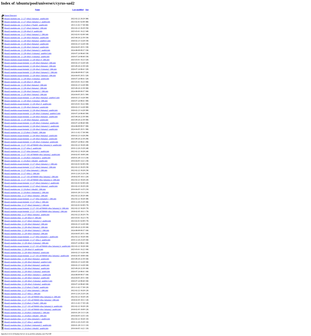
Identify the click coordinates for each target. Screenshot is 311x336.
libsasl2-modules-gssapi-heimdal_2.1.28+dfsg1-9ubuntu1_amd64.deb (31, 117)
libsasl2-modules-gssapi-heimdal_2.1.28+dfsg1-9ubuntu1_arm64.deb (30, 139)
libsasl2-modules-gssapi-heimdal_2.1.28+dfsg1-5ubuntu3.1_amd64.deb (31, 126)
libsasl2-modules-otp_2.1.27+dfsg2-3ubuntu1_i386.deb (25, 28)
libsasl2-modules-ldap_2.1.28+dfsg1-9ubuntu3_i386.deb (26, 224)
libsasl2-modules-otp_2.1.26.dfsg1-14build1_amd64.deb (26, 161)
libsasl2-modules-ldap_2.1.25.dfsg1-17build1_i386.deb (25, 303)
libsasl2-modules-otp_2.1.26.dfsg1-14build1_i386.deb (25, 189)
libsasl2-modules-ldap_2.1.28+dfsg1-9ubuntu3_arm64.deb (26, 253)
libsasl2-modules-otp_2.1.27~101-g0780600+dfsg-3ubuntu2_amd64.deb (32, 155)
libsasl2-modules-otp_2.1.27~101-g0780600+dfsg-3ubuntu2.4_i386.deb (32, 180)
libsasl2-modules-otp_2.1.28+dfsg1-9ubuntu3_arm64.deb (26, 107)
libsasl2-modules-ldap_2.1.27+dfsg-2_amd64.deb (23, 322)
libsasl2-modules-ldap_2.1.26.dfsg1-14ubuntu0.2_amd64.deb (27, 325)
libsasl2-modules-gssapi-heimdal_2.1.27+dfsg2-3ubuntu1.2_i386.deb (30, 164)
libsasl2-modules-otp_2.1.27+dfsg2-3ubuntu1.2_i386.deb (26, 34)
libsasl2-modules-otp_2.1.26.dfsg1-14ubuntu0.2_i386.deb (26, 192)
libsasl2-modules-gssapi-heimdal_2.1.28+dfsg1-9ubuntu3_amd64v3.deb (32, 98)
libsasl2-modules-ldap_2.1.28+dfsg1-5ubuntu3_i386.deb (26, 234)
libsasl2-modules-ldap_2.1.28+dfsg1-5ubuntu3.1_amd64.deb (27, 275)
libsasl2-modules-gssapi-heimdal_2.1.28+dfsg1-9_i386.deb (26, 60)
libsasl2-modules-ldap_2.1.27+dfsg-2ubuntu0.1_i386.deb (26, 290)
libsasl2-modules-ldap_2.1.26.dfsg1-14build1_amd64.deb (26, 328)
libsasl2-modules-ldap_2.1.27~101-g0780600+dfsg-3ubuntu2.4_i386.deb (32, 297)
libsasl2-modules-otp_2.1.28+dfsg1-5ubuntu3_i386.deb (25, 94)
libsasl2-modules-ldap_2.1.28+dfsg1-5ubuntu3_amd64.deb (26, 278)
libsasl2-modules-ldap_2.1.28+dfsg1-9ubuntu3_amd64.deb (26, 265)
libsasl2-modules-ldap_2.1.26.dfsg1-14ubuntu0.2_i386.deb (26, 313)
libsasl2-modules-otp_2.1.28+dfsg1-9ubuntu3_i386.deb (25, 85)
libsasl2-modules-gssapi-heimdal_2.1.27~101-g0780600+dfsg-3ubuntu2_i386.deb (35, 211)
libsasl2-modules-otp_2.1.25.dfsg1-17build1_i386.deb (25, 132)
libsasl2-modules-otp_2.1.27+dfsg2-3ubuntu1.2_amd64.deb (27, 22)
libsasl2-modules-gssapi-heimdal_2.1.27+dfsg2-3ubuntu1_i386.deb (30, 167)
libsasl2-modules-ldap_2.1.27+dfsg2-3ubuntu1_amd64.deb (26, 215)
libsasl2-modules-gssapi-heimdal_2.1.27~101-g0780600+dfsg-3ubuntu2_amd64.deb (36, 256)
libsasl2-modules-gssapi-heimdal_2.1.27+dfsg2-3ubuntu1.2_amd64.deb (31, 183)
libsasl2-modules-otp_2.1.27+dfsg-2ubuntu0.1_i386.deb (25, 170)
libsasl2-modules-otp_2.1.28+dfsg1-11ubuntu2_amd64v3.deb (27, 53)
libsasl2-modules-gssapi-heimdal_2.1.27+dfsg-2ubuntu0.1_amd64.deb (31, 237)
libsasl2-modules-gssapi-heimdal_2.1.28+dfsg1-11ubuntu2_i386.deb (30, 69)
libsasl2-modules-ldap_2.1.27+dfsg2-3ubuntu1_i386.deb (26, 196)
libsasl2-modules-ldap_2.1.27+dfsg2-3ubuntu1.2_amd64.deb (27, 221)
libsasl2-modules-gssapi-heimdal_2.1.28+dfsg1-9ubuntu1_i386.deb (30, 66)
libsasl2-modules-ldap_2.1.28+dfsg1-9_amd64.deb (23, 249)
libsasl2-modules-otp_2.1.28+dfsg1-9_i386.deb (22, 82)
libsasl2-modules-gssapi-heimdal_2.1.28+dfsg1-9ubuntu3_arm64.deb (30, 136)
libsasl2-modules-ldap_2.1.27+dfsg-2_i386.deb (22, 294)
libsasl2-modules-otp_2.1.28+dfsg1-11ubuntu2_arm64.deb (26, 79)
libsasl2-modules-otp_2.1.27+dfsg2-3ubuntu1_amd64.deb (26, 19)
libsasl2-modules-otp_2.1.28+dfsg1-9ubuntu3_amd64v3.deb (27, 41)
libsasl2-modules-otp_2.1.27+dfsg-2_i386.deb (21, 173)
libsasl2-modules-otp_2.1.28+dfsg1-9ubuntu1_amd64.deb (26, 38)
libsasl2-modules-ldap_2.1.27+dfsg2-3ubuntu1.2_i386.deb (26, 205)
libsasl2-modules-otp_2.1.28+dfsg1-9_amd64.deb (23, 31)
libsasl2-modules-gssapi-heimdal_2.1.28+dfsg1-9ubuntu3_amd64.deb (31, 110)
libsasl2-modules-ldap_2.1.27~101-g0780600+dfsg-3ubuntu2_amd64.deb (32, 309)
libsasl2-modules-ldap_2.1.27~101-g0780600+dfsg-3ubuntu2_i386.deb (31, 300)
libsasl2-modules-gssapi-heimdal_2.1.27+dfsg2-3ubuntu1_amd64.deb (31, 186)
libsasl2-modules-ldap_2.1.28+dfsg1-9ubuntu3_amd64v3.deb (27, 262)
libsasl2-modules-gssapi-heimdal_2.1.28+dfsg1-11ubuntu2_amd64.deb (31, 123)
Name (37, 10)
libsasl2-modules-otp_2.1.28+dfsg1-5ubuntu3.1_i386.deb (26, 91)
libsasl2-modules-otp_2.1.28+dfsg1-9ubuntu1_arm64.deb (26, 120)
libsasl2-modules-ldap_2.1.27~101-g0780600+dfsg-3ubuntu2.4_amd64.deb (33, 306)
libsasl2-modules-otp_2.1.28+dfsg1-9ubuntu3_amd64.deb (26, 44)
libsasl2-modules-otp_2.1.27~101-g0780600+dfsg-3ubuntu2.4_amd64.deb (32, 145)
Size (87, 10)
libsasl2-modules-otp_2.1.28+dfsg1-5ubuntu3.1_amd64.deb (27, 50)
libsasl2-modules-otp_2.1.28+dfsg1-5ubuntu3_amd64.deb (26, 47)
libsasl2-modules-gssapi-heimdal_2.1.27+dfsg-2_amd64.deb (27, 240)
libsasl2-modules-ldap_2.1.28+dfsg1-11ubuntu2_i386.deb (26, 243)
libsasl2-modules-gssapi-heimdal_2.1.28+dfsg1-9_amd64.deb (27, 104)
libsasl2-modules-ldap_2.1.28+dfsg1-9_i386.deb (22, 218)
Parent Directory (10, 15)
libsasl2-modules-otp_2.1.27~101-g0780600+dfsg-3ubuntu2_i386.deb (31, 177)
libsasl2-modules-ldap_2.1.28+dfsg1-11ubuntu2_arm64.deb (27, 271)
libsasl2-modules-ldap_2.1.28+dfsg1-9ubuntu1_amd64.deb (26, 268)
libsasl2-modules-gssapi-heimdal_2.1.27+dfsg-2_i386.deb (26, 202)
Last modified (78, 10)
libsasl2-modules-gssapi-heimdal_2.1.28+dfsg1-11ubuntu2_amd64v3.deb (32, 113)
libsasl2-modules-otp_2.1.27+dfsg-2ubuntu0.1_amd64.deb (26, 151)
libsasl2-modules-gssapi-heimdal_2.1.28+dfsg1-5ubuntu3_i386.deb (30, 76)
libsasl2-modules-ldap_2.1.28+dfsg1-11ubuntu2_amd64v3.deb (28, 281)
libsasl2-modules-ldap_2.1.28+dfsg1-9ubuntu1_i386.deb (26, 227)
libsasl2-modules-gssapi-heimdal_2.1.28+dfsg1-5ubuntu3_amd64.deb (31, 129)
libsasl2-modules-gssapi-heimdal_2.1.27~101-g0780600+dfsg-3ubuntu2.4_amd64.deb (37, 246)
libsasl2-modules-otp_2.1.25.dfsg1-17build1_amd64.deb (26, 25)
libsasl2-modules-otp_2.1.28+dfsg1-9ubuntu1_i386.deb (25, 88)
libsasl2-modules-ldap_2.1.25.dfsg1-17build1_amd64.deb (26, 287)
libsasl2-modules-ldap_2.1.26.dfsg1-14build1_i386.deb (25, 316)
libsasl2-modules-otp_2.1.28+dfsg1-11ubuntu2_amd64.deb (26, 57)
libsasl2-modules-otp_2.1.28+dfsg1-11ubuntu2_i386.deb (26, 101)
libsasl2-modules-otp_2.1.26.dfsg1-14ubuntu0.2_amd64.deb (27, 158)
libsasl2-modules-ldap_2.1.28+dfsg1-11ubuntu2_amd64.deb (27, 284)
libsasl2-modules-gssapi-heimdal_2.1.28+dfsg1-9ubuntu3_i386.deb (30, 63)
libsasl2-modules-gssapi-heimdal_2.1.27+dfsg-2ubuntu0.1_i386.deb (30, 199)
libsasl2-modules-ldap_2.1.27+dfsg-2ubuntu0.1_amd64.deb (27, 319)
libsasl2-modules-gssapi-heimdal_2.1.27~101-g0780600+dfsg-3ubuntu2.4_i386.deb (36, 208)
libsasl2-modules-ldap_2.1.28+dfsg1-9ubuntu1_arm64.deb (26, 259)
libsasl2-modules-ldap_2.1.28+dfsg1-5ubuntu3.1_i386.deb (26, 230)
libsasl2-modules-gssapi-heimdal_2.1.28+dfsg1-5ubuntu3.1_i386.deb (30, 72)
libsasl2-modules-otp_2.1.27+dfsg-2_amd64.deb (22, 148)
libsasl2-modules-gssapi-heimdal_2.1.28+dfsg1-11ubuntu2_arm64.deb (31, 142)
